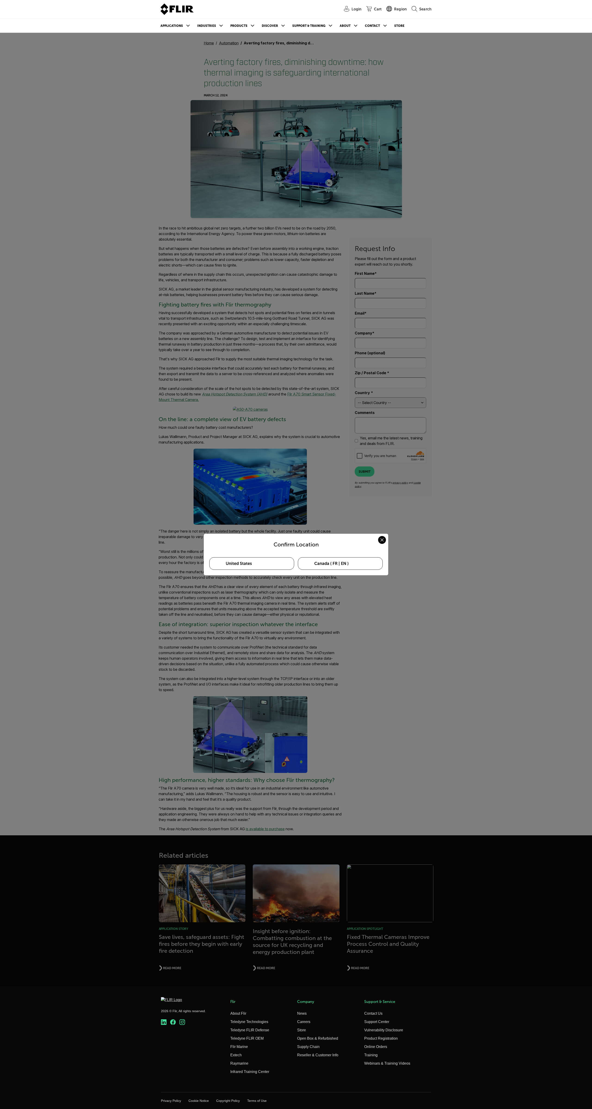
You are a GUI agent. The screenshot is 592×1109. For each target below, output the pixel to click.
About (345, 26)
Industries (206, 26)
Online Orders (375, 1047)
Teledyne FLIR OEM (247, 1038)
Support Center (376, 1022)
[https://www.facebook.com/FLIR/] (173, 1022)
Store (399, 26)
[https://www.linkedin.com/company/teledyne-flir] (163, 1022)
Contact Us (373, 1013)
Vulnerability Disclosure (383, 1030)
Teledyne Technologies (249, 1022)
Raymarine (239, 1063)
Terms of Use (257, 1101)
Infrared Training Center (249, 1072)
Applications (171, 26)
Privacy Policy (171, 1101)
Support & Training (308, 26)
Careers (303, 1022)
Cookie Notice (198, 1101)
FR (335, 563)
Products (238, 26)
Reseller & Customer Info (317, 1055)
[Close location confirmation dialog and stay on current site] (382, 540)
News (302, 1013)
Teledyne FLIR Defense (249, 1030)
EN (343, 563)
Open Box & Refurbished (317, 1038)
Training (371, 1055)
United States (239, 563)
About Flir (238, 1013)
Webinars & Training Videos (387, 1063)
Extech (236, 1055)
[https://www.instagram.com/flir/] (182, 1022)
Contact (372, 26)
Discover (270, 26)
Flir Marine (239, 1047)
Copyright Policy (228, 1101)
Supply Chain (308, 1047)
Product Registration (381, 1038)
